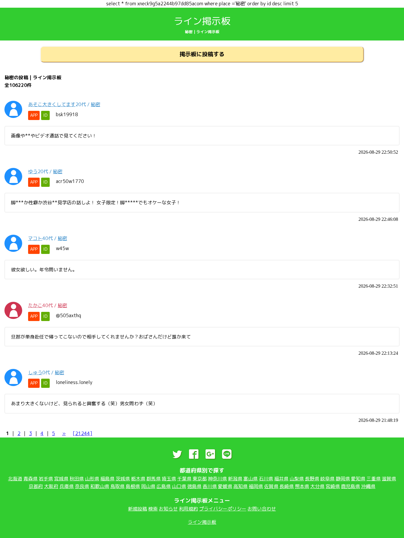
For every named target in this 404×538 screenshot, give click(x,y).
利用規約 (188, 508)
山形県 (92, 478)
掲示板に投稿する (202, 54)
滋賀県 (389, 478)
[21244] (82, 433)
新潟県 (235, 478)
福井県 (281, 478)
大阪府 (51, 486)
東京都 (200, 478)
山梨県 (297, 478)
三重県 (373, 478)
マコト (35, 238)
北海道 (15, 478)
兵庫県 (66, 486)
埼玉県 (169, 478)
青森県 (30, 478)
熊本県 (302, 486)
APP (34, 115)
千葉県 (184, 478)
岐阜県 (327, 478)
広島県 (163, 486)
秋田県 (77, 478)
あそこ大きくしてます (51, 104)
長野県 (312, 478)
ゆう (33, 171)
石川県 (266, 478)
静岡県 (343, 478)
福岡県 (256, 486)
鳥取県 (117, 486)
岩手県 (46, 478)
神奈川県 (217, 478)
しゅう (35, 372)
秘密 (95, 104)
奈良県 (82, 486)
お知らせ (168, 508)
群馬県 (153, 478)
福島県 (107, 478)
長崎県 (286, 486)
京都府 (36, 486)
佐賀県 (271, 486)
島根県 (133, 486)
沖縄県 (368, 486)
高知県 (240, 486)
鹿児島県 (350, 486)
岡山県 (148, 486)
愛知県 (358, 478)
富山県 (250, 478)
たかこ (35, 305)
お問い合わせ (262, 508)
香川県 (210, 486)
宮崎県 (333, 486)
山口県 (179, 486)
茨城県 (123, 478)
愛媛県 (225, 486)
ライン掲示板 (202, 20)
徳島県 (194, 486)
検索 (153, 508)
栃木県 (138, 478)
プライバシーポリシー (222, 508)
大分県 (317, 486)
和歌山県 (99, 486)
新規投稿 (137, 508)
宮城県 (61, 478)
